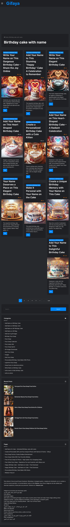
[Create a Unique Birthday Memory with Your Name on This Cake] (58, 210)
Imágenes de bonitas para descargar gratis (15, 490)
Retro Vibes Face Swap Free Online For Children (28, 407)
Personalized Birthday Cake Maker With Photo (17, 360)
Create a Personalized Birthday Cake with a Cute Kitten (34, 131)
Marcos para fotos (9, 510)
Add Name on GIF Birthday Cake (14, 328)
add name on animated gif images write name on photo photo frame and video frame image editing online (32, 497)
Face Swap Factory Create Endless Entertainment (18, 454)
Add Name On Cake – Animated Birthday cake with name (20, 449)
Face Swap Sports (10, 347)
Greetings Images (8, 496)
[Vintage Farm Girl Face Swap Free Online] (8, 421)
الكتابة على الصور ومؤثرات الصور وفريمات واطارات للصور (17, 515)
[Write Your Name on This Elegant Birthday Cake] (58, 80)
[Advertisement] (35, 20)
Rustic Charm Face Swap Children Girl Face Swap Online (31, 428)
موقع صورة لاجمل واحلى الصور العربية (13, 492)
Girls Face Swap (9, 352)
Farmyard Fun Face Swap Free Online (25, 386)
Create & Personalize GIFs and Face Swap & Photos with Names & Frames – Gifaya (28, 451)
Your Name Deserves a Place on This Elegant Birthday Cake (11, 188)
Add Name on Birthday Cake (10, 52)
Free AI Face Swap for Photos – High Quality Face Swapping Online (23, 459)
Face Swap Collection (11, 341)
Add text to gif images (11, 333)
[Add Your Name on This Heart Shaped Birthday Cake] (12, 146)
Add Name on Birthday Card (12, 326)
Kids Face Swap (9, 357)
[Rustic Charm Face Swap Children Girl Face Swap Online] (8, 432)
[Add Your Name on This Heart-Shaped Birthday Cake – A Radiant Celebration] (58, 146)
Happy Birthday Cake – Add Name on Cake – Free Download (21, 465)
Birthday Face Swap (10, 336)
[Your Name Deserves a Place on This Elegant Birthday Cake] (12, 210)
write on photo (9, 373)
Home (6, 37)
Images (7, 354)
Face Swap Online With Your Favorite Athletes (17, 457)
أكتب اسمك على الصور (9, 519)
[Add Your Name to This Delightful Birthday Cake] (58, 268)
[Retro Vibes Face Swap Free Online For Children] (8, 411)
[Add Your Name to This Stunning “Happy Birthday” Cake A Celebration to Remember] (35, 90)
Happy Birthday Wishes (10, 503)
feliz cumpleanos (8, 513)
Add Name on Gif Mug (11, 331)
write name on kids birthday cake (14, 370)
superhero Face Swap (11, 362)
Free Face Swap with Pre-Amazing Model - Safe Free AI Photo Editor (22, 501)
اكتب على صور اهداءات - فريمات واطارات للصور (15, 506)
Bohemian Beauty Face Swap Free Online (26, 397)
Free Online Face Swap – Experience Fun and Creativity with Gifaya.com (25, 462)
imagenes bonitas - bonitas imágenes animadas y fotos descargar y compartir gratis (26, 499)
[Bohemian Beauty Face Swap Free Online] (8, 400)
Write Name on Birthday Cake (13, 368)
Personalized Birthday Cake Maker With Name (17, 470)
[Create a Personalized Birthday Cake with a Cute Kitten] (35, 153)
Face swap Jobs (9, 344)
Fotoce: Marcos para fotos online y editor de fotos (17, 512)
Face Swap (8, 339)
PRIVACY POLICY (10, 472)
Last (49, 300)
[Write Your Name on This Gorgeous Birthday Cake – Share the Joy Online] (12, 86)
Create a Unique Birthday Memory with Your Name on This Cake (58, 188)
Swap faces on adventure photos (14, 365)
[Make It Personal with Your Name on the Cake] (35, 213)
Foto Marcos (7, 494)
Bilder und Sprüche (9, 508)
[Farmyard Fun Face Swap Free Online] (8, 390)
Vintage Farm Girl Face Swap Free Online (26, 418)
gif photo (6, 505)
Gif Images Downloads (11, 349)
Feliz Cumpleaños (8, 517)
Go (5, 110)
